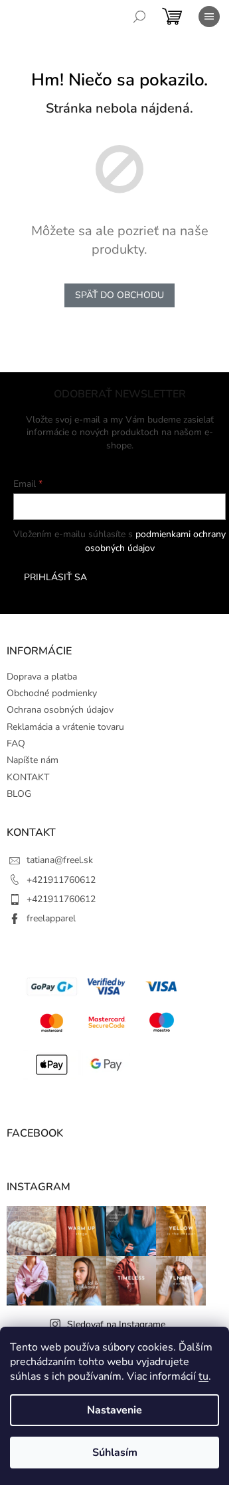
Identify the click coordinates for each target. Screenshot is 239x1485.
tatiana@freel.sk (60, 860)
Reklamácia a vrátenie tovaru (65, 727)
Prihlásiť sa (55, 577)
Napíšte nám (32, 760)
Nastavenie (114, 1410)
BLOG (19, 794)
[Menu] (209, 16)
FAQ (16, 743)
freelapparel (51, 918)
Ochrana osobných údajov (60, 709)
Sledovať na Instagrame (116, 1324)
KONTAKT (28, 777)
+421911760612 (61, 880)
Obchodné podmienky (52, 693)
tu (203, 1376)
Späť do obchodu (119, 295)
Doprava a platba (42, 676)
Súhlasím (114, 1452)
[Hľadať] (139, 16)
